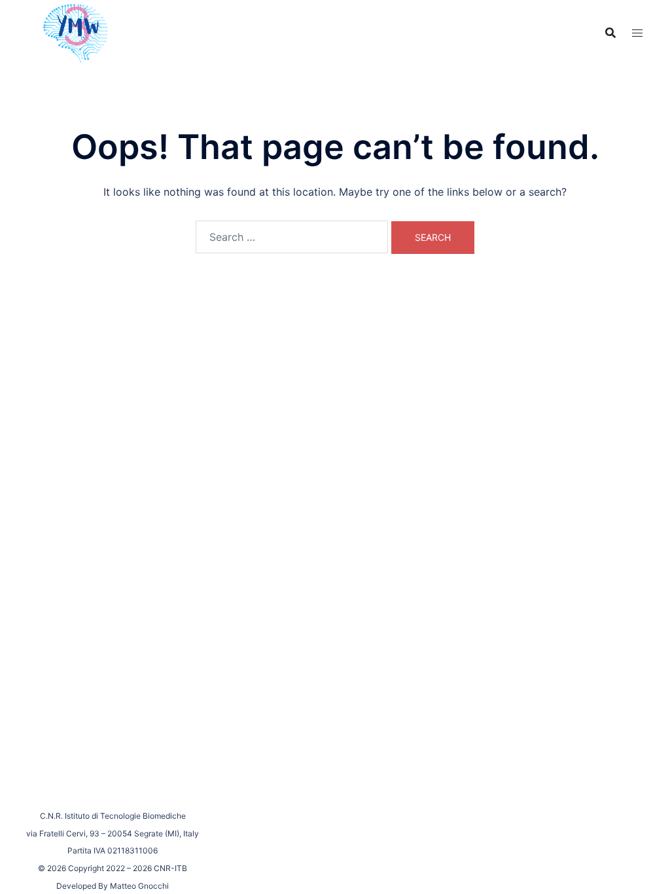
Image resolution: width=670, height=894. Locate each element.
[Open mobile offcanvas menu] (637, 33)
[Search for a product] (610, 32)
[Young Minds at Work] (73, 31)
